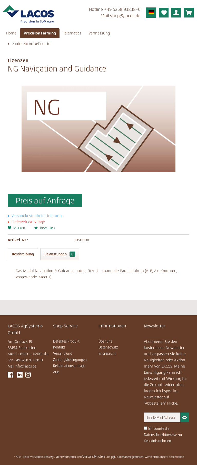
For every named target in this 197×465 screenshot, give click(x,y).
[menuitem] (105, 13)
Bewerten (47, 228)
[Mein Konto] (176, 12)
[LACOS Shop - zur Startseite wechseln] (28, 14)
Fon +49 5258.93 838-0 (25, 360)
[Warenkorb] (189, 12)
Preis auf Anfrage (45, 200)
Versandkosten (93, 456)
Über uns (105, 341)
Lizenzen (18, 60)
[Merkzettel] (164, 12)
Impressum (106, 353)
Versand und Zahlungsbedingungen (70, 356)
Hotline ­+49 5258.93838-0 (115, 9)
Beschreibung (23, 254)
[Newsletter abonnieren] (184, 417)
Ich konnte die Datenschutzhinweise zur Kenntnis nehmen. (163, 434)
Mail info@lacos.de (22, 366)
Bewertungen (58, 254)
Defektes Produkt (66, 341)
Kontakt (59, 347)
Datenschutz (108, 347)
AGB (56, 372)
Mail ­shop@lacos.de (121, 15)
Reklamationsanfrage (69, 366)
